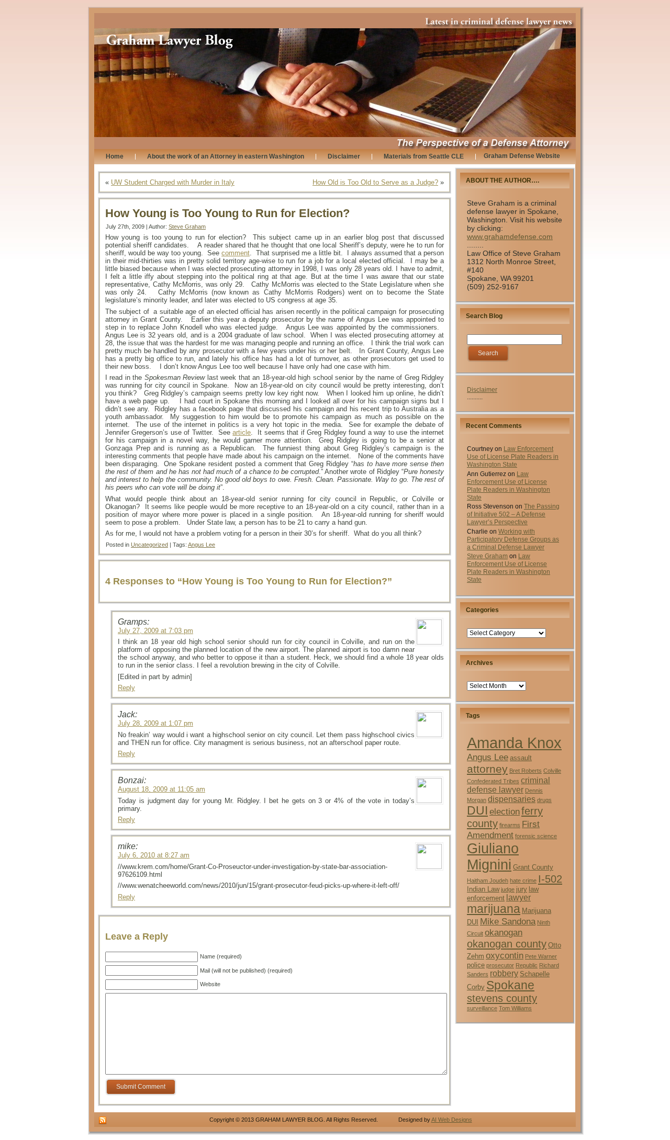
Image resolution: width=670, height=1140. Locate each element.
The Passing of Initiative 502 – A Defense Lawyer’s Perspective (513, 514)
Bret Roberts (525, 770)
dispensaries (511, 799)
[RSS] (102, 1120)
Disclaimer (482, 389)
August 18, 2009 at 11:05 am (161, 789)
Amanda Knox (514, 742)
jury (521, 889)
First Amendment (503, 829)
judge (508, 889)
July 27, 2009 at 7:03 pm (155, 631)
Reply (126, 688)
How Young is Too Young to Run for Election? (227, 213)
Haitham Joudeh (487, 880)
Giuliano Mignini (493, 857)
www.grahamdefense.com (510, 236)
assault (521, 758)
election (504, 811)
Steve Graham (187, 226)
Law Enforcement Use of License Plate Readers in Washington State (513, 456)
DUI (477, 810)
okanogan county (506, 944)
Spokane (510, 985)
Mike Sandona (507, 921)
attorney (487, 769)
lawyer (518, 897)
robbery (504, 973)
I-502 (550, 879)
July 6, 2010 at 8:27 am (153, 855)
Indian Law (483, 889)
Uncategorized (149, 544)
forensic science (536, 836)
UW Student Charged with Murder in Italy (172, 182)
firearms (509, 825)
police (476, 965)
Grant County (533, 867)
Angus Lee (201, 544)
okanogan (503, 932)
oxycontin (504, 955)
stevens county (502, 998)
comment (235, 253)
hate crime (523, 880)
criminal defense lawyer (508, 785)
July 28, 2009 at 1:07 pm (155, 723)
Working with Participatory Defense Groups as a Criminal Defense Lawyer (513, 539)
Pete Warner (541, 956)
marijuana (493, 909)
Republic (527, 965)
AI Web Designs (451, 1119)
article (241, 432)
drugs (544, 800)
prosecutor (500, 965)
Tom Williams (515, 1008)
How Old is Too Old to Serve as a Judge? (375, 182)
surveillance (482, 1008)
